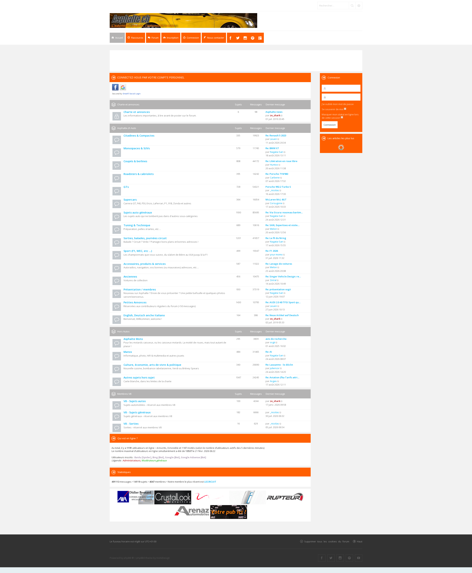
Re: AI (269, 351)
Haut (359, 541)
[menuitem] (170, 38)
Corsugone (276, 203)
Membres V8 (124, 393)
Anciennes (130, 276)
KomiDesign (163, 558)
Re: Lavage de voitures (279, 263)
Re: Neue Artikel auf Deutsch (282, 315)
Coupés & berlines (135, 161)
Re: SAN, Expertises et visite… (282, 225)
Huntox (274, 164)
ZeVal (273, 280)
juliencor (275, 368)
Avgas (273, 381)
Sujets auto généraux (138, 212)
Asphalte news (274, 111)
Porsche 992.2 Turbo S (278, 186)
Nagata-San (276, 152)
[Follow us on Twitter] (331, 558)
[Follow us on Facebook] (321, 558)
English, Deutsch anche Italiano (144, 315)
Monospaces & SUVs (137, 148)
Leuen (273, 139)
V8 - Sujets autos (135, 401)
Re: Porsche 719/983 (277, 173)
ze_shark (275, 115)
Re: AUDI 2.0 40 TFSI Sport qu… (283, 302)
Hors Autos (123, 331)
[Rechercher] (352, 5)
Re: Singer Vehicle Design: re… (283, 276)
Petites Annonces (135, 302)
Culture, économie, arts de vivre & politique (152, 364)
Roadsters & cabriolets (139, 174)
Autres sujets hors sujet (139, 377)
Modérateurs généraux (154, 460)
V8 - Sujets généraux (137, 412)
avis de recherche (276, 338)
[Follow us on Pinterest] (349, 558)
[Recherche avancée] (358, 5)
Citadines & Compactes (139, 135)
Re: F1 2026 (272, 250)
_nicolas (274, 190)
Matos (128, 352)
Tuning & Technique (137, 225)
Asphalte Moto (133, 339)
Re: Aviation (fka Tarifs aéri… (282, 377)
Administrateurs (131, 460)
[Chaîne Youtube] (358, 558)
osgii (272, 342)
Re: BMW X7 (272, 148)
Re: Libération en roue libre (281, 161)
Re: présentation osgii (278, 289)
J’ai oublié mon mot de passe (338, 104)
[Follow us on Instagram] (340, 558)
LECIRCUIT (210, 481)
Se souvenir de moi (333, 109)
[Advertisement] (236, 60)
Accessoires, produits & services (145, 264)
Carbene (275, 177)
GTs (126, 187)
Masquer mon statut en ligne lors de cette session (340, 116)
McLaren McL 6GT (276, 199)
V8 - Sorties (131, 423)
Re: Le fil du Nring (276, 238)
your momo (276, 254)
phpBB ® (129, 558)
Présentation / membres (140, 289)
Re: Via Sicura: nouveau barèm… (284, 212)
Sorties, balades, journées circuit (145, 238)
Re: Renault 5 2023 (276, 135)
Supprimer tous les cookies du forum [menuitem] (326, 541)
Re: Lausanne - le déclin (279, 364)
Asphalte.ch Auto (126, 128)
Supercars (130, 199)
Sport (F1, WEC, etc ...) (138, 251)
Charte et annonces (128, 104)
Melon (273, 228)
